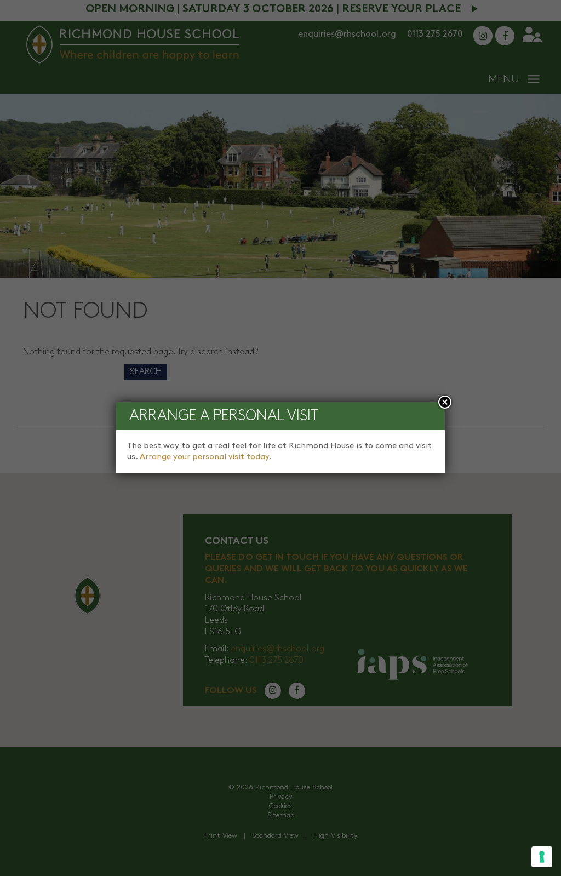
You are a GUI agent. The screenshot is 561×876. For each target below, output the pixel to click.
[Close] (445, 402)
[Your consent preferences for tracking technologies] (541, 856)
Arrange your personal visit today (204, 457)
